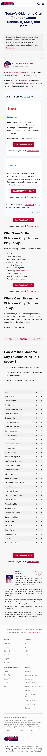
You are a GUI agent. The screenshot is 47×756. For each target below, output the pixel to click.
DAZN (6, 683)
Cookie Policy (30, 704)
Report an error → (34, 632)
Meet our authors (31, 675)
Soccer (6, 662)
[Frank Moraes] (10, 579)
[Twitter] (40, 574)
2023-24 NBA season (12, 75)
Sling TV (36, 339)
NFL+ (6, 686)
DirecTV (7, 679)
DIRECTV (24, 271)
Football (7, 643)
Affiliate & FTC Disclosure (34, 686)
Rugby (6, 659)
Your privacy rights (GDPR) (31, 695)
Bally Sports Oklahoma (20, 83)
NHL (26, 647)
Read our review (33, 151)
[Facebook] (37, 574)
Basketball (7, 655)
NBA (26, 651)
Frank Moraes (27, 63)
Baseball (7, 651)
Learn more (10, 48)
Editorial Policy (30, 683)
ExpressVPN (29, 205)
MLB (26, 655)
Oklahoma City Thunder (16, 72)
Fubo (18, 271)
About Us (28, 671)
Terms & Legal (30, 700)
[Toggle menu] (43, 4)
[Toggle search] (38, 4)
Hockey (7, 647)
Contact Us (29, 679)
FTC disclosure (12, 731)
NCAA (27, 659)
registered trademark (16, 751)
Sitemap (28, 708)
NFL (26, 643)
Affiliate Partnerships (27, 731)
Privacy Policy (30, 690)
